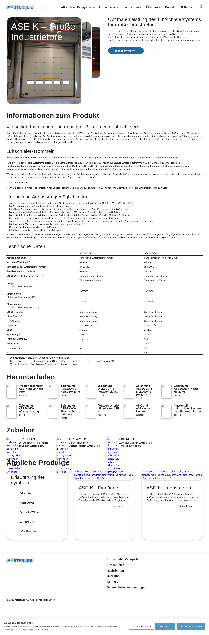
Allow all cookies (191, 626)
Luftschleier (107, 7)
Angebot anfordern (124, 50)
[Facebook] (186, 560)
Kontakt (170, 7)
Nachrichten (130, 7)
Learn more (43, 630)
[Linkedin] (191, 560)
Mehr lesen (118, 506)
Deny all (165, 626)
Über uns (152, 7)
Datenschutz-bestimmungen (127, 587)
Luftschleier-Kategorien (76, 7)
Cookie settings (141, 626)
